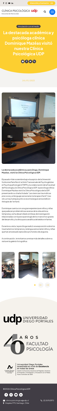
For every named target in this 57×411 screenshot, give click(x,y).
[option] (28, 265)
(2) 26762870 (48, 400)
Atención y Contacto (39, 3)
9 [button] (35, 285)
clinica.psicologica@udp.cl (17, 400)
